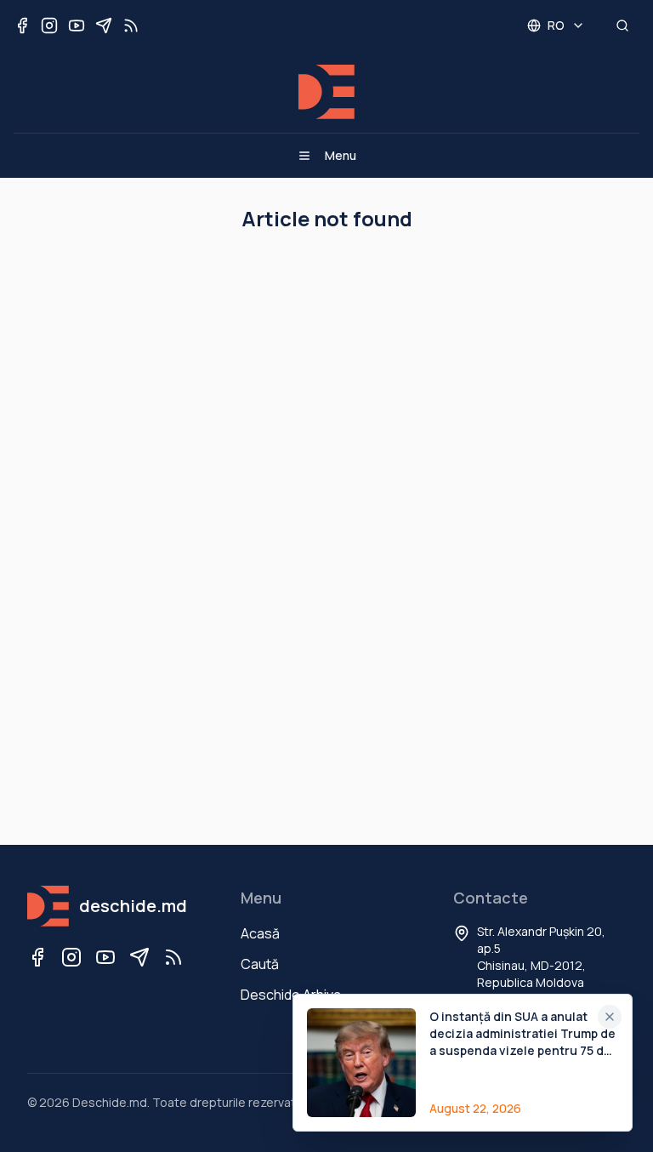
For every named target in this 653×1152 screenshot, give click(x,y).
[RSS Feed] (173, 957)
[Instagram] (71, 957)
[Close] (610, 1017)
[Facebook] (37, 957)
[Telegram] (139, 957)
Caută (260, 964)
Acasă (260, 933)
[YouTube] (105, 957)
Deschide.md (109, 1102)
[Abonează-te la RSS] (130, 25)
